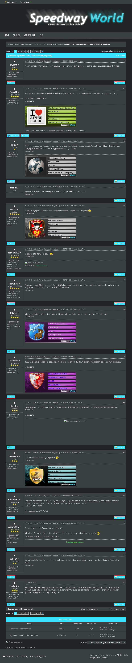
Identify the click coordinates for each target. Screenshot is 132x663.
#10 (124, 402)
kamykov (13, 283)
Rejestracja (24, 2)
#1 (124, 61)
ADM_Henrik (61, 635)
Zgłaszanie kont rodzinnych (20, 629)
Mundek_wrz (112, 630)
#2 (124, 88)
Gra (35, 44)
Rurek (13, 406)
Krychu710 (81, 88)
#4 (124, 186)
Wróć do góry (22, 656)
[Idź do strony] (42, 51)
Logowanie (11, 2)
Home (7, 35)
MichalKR (13, 456)
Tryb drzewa (120, 55)
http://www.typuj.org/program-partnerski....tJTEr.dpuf (65, 130)
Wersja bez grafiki (38, 656)
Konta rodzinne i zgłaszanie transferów (50, 44)
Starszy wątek (13, 609)
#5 (124, 206)
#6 (124, 249)
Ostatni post (103, 630)
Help (41, 35)
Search (16, 35)
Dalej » (37, 51)
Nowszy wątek (27, 609)
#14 (124, 555)
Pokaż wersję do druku (16, 642)
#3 (124, 141)
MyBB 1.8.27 (122, 655)
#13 (124, 523)
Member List (29, 35)
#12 (124, 496)
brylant (13, 64)
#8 (124, 309)
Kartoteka (13, 499)
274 (77, 629)
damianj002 (13, 252)
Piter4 (13, 313)
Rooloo (104, 657)
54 (77, 635)
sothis (13, 209)
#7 (124, 280)
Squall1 (13, 92)
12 (32, 51)
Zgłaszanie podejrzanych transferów (24, 635)
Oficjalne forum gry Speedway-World (19, 44)
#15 (124, 582)
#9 (124, 357)
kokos (13, 144)
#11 (124, 453)
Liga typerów (29, 130)
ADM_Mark (111, 636)
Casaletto (13, 360)
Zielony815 (13, 527)
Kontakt (10, 656)
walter (13, 558)
